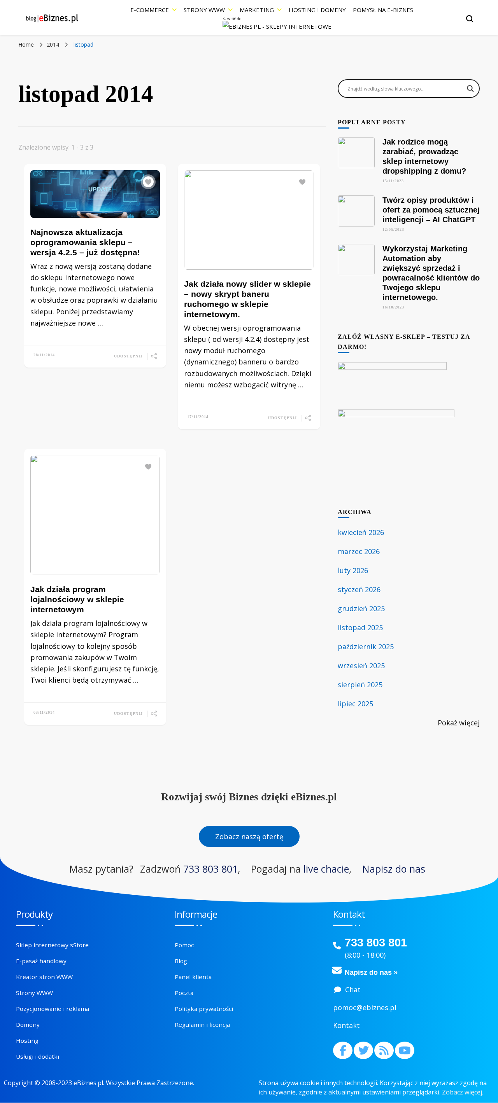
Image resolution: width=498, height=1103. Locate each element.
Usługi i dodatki (37, 1056)
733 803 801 (210, 868)
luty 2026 (353, 570)
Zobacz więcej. (462, 1092)
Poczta (184, 993)
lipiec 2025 (355, 703)
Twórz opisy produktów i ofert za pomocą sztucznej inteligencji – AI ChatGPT (431, 210)
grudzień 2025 (361, 608)
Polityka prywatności (204, 1008)
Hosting (27, 1040)
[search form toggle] (469, 18)
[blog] (384, 1050)
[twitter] (363, 1050)
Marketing (257, 10)
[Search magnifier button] (470, 88)
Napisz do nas (393, 868)
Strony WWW (204, 10)
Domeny (28, 1024)
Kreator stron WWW (44, 977)
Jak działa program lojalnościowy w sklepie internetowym (77, 599)
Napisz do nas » (371, 972)
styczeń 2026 (359, 589)
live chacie (326, 868)
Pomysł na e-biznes (383, 10)
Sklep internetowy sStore (52, 945)
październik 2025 (366, 646)
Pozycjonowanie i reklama (52, 1008)
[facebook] (342, 1050)
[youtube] (404, 1050)
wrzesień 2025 (361, 665)
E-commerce (149, 10)
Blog (181, 961)
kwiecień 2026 (361, 532)
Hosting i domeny (317, 10)
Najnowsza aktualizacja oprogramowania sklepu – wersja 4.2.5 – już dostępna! (85, 242)
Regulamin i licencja (202, 1024)
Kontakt (346, 1025)
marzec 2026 (359, 551)
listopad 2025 (360, 627)
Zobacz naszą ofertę (249, 836)
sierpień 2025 (360, 684)
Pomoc (184, 945)
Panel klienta (193, 977)
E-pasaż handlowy (41, 961)
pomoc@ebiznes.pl (364, 1007)
